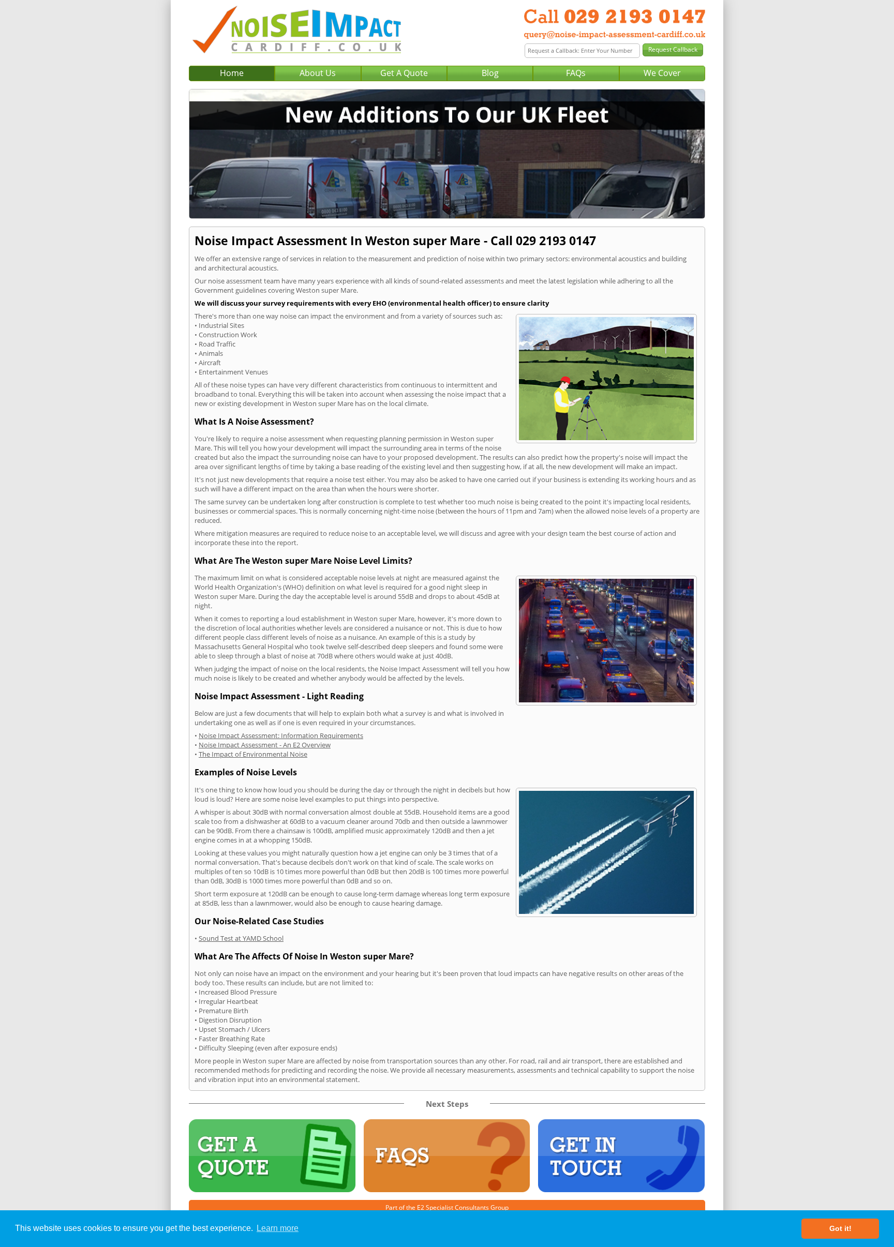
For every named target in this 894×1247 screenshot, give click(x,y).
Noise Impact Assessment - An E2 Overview (265, 744)
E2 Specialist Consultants (453, 1207)
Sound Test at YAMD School (241, 938)
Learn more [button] (278, 1228)
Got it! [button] (840, 1228)
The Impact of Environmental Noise (253, 754)
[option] (447, 154)
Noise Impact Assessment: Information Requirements (281, 735)
